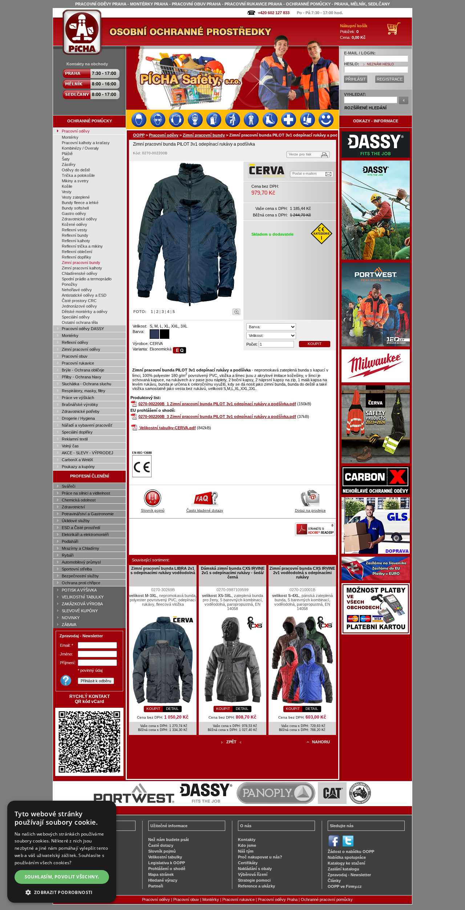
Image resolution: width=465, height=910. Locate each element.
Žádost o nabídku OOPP (351, 851)
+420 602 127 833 (274, 13)
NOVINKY (71, 618)
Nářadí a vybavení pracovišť (87, 425)
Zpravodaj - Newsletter (349, 875)
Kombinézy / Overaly (80, 148)
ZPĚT (231, 742)
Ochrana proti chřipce (81, 583)
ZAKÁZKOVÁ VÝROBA (82, 604)
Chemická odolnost (79, 500)
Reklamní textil (75, 439)
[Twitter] (347, 846)
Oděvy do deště (76, 170)
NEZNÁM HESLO (380, 64)
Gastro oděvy (74, 213)
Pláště (67, 153)
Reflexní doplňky (76, 257)
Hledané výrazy (162, 880)
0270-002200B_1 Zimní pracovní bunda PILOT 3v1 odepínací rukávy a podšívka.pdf (217, 404)
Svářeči (68, 486)
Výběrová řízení (252, 874)
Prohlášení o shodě (166, 868)
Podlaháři (70, 541)
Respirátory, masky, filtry (83, 391)
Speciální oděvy (76, 317)
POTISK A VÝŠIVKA (79, 590)
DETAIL (172, 709)
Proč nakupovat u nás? (260, 857)
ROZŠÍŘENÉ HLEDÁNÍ (365, 108)
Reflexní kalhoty (76, 241)
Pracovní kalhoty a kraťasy (86, 143)
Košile (67, 186)
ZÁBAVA (69, 624)
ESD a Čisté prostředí (81, 527)
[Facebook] (334, 846)
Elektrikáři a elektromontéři (85, 534)
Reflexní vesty (74, 230)
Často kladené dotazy (204, 510)
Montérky (70, 137)
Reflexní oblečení (77, 251)
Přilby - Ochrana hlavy (81, 377)
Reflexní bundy (75, 235)
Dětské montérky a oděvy (85, 311)
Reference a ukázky (256, 886)
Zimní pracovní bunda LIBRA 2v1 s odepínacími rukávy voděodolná (162, 570)
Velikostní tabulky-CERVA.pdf (168, 428)
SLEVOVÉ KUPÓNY (80, 611)
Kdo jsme (247, 845)
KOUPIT (315, 344)
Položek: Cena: (353, 32)
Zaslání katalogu (343, 869)
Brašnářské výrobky (80, 404)
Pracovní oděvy (76, 131)
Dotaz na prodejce (310, 510)
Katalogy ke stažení (346, 863)
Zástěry (69, 164)
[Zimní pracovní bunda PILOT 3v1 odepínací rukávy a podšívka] (186, 234)
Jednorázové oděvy (79, 306)
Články (334, 880)
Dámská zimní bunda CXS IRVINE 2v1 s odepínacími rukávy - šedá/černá (232, 572)
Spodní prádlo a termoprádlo (87, 279)
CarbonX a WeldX (77, 460)
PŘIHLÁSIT (355, 79)
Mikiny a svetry (75, 181)
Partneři (155, 886)
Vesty (67, 192)
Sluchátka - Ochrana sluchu (86, 384)
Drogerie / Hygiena (78, 418)
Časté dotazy (160, 845)
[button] (62, 892)
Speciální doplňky (77, 432)
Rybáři (67, 555)
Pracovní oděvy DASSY (83, 328)
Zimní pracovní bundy (81, 262)
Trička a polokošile (78, 175)
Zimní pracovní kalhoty (82, 268)
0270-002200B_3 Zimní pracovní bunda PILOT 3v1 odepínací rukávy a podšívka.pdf (217, 416)
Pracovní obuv (75, 356)
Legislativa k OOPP (166, 863)
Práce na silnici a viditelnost (86, 493)
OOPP (139, 135)
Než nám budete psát (168, 839)
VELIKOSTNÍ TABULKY (83, 597)
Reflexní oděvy (75, 342)
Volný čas (70, 446)
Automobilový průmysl (81, 562)
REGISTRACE (390, 79)
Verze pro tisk (300, 154)
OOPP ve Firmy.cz (345, 886)
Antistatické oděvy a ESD (84, 295)
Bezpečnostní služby (80, 576)
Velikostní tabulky (165, 857)
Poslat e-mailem (304, 173)
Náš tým (246, 851)
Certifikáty (248, 863)
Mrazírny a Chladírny (80, 548)
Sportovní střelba (77, 569)
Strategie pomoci (254, 880)
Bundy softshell (75, 208)
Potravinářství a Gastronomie (88, 514)
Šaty (66, 159)
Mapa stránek (161, 874)
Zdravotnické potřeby (81, 411)
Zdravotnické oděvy (79, 219)
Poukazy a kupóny (78, 466)
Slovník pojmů (153, 510)
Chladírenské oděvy (79, 273)
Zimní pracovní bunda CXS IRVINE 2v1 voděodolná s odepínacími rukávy (302, 572)
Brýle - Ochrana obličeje (83, 370)
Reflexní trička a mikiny (82, 246)
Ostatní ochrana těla (80, 322)
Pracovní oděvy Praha (278, 899)
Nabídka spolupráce (347, 857)
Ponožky (69, 284)
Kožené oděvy (74, 224)
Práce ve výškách (78, 397)
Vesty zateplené (76, 197)
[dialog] (61, 852)
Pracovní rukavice (78, 363)
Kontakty (246, 839)
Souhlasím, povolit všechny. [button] (62, 877)
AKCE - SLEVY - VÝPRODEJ (87, 453)
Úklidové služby (76, 521)
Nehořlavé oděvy (77, 290)
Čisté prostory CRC (79, 300)
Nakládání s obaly (255, 868)
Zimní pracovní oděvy (81, 349)
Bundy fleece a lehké (80, 202)
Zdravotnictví (73, 507)
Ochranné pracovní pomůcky (327, 899)
